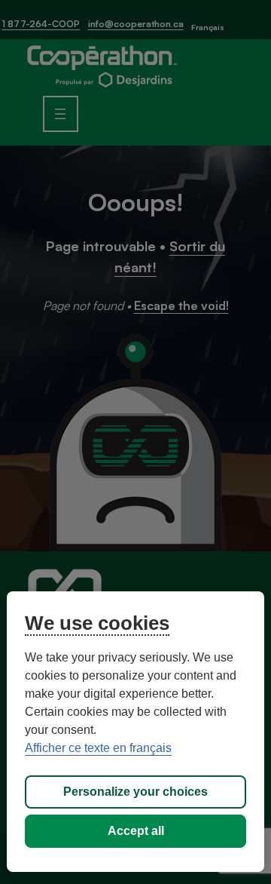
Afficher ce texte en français (98, 747)
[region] (135, 731)
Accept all (136, 830)
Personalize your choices (135, 791)
